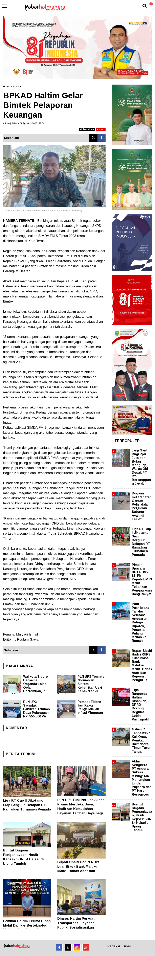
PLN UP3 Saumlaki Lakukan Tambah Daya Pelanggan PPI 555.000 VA (36, 709)
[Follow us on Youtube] (85, 947)
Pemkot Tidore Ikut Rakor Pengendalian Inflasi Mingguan (90, 707)
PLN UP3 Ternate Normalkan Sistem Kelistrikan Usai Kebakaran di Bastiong (81, 685)
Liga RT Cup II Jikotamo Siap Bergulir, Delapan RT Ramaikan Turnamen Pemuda (27, 805)
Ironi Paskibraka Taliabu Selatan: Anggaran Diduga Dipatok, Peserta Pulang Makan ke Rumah (140, 622)
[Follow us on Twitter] (68, 947)
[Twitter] (93, 138)
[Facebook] (101, 138)
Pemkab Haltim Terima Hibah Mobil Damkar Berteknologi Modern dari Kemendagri (27, 925)
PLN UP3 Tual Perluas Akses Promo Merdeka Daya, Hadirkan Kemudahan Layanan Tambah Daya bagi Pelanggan (81, 809)
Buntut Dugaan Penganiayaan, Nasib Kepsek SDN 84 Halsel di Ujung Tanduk (142, 817)
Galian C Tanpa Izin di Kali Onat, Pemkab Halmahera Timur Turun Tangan (141, 740)
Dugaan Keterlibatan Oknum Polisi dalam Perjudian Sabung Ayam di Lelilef (142, 506)
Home (6, 86)
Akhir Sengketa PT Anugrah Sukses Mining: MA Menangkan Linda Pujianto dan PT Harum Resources (142, 778)
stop (101, 129)
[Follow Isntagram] (77, 947)
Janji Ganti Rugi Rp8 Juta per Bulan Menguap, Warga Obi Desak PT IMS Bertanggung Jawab (141, 467)
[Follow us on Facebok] (59, 947)
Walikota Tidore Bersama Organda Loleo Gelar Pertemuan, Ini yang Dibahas (25, 685)
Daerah (17, 86)
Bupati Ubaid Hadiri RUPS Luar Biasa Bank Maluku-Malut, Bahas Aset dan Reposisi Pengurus (142, 665)
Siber (127, 946)
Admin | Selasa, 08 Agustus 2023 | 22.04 (23, 123)
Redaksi (113, 946)
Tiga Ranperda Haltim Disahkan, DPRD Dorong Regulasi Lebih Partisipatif (140, 704)
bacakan (88, 129)
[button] (151, 2)
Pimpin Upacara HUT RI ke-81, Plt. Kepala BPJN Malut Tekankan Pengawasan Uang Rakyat (142, 579)
